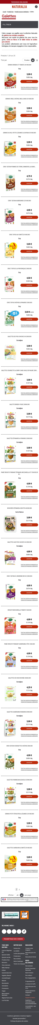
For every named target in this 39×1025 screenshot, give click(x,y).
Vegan (3, 991)
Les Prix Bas (5, 1000)
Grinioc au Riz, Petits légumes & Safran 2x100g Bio (19, 133)
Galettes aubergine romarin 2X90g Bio (19, 712)
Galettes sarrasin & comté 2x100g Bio (19, 848)
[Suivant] (22, 890)
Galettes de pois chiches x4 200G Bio (19, 336)
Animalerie (5, 986)
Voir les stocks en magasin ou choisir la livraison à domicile (29, 88)
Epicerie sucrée (6, 957)
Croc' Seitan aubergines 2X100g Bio (19, 201)
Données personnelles (19, 1018)
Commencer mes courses (19, 2)
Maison (4, 980)
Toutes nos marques (19, 964)
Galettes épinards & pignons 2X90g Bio (19, 438)
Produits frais (10, 12)
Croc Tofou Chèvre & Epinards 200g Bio (19, 302)
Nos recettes (17, 958)
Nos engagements (30, 978)
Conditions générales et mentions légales (19, 1016)
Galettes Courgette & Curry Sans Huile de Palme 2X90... (19, 370)
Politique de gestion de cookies (19, 1021)
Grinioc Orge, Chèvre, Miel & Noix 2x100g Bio (19, 99)
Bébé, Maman (6, 967)
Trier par (4, 60)
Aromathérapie (6, 978)
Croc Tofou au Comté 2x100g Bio (19, 234)
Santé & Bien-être (7, 973)
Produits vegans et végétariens (22, 12)
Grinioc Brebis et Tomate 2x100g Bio (19, 65)
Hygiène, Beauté (6, 975)
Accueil (4, 12)
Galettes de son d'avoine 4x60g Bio (19, 678)
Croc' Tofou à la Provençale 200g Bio (19, 268)
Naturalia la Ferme (30, 957)
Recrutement (29, 966)
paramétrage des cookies (13, 939)
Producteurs (17, 956)
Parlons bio (17, 948)
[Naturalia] (19, 6)
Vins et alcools (6, 965)
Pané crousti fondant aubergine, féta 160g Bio (19, 644)
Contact (27, 995)
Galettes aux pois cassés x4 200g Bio (19, 542)
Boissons (4, 962)
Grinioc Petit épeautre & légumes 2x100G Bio (19, 814)
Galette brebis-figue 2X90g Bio (20, 404)
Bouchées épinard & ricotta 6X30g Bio (19, 508)
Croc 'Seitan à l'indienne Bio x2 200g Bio (19, 576)
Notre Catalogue (18, 961)
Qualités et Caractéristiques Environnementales (30, 1002)
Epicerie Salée (6, 955)
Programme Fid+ (30, 981)
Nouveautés (5, 983)
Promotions (5, 988)
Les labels (16, 951)
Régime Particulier (7, 998)
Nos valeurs (28, 975)
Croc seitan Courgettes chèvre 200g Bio (19, 746)
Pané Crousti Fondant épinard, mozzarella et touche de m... (19, 473)
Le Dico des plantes (19, 953)
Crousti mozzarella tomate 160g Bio (19, 610)
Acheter (29, 81)
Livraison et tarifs (30, 984)
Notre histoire (29, 973)
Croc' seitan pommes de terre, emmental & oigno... (19, 167)
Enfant (4, 970)
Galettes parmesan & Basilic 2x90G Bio (19, 780)
